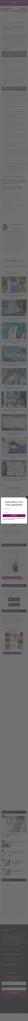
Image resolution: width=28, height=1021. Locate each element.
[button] (23, 512)
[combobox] (14, 512)
